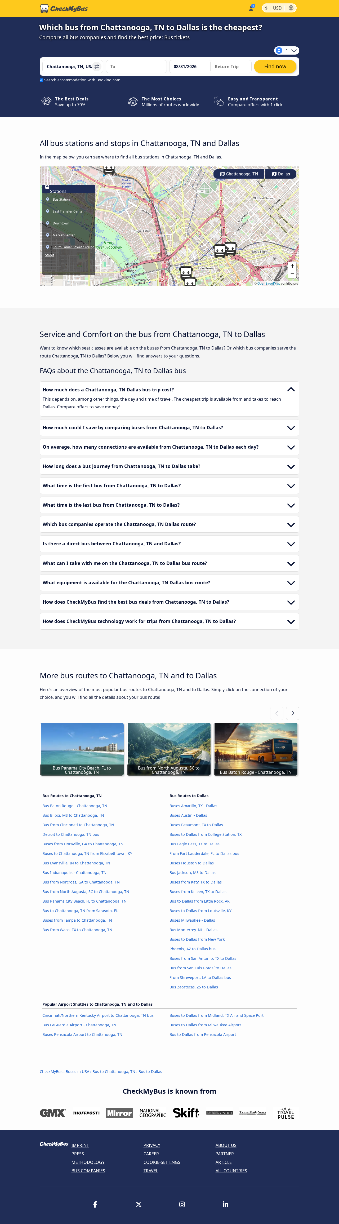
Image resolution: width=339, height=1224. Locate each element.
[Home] (64, 9)
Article (224, 1162)
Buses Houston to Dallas (192, 862)
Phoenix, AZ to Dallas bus (193, 948)
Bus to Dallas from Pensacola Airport (203, 1034)
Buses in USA (77, 1071)
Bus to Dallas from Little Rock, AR (200, 901)
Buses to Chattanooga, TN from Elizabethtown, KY (87, 853)
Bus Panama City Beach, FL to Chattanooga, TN (84, 901)
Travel (151, 1171)
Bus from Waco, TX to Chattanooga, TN (77, 929)
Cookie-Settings (162, 1162)
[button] (186, 273)
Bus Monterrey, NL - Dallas (193, 929)
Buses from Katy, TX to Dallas (196, 882)
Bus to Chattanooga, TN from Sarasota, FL (80, 910)
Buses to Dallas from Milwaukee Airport (205, 1024)
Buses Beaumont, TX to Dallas (196, 824)
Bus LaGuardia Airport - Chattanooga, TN (79, 1024)
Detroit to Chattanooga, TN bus (70, 834)
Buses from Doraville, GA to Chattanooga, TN (82, 843)
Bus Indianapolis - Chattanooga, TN (74, 872)
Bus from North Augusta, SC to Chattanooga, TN (85, 891)
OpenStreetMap (268, 283)
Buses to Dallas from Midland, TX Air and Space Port (217, 1015)
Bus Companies (88, 1171)
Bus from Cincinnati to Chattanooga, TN (78, 824)
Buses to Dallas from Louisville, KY (200, 910)
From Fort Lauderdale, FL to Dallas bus (204, 853)
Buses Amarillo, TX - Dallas (193, 805)
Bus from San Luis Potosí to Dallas (200, 967)
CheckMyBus (51, 1071)
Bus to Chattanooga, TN (113, 1071)
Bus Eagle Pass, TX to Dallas (195, 843)
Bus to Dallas (150, 1071)
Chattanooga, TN (241, 173)
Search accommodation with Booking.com (82, 79)
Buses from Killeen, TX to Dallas (198, 891)
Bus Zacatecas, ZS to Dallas (194, 986)
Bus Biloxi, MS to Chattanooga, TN (73, 815)
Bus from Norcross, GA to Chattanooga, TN (81, 882)
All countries (231, 1171)
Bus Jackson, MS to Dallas (193, 872)
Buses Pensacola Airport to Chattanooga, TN (82, 1034)
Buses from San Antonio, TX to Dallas (203, 958)
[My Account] (250, 8)
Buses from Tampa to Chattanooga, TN (77, 920)
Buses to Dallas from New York (197, 939)
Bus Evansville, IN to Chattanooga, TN (76, 862)
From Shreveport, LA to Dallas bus (200, 977)
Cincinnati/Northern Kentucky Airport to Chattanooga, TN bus (98, 1015)
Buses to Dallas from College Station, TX (206, 834)
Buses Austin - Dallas (188, 815)
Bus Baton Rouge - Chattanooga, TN (74, 805)
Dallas (283, 173)
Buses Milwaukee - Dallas (192, 920)
